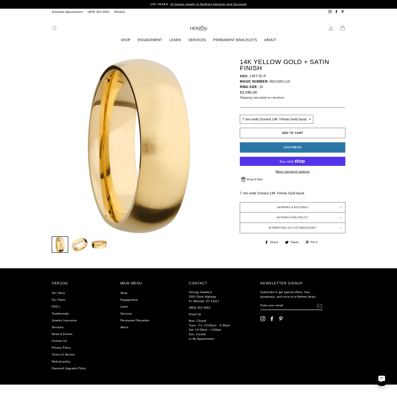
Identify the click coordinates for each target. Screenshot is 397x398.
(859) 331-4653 (98, 11)
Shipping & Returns (292, 207)
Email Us (195, 314)
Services (197, 40)
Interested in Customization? (293, 227)
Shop (126, 40)
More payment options (293, 171)
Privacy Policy (61, 347)
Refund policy (61, 361)
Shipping (246, 97)
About (270, 40)
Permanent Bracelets (235, 40)
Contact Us (59, 340)
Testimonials (60, 313)
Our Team (58, 299)
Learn (175, 40)
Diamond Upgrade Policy (69, 368)
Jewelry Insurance (64, 320)
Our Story (58, 293)
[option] (198, 4)
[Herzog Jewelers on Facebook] (271, 318)
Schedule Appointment (67, 11)
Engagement (150, 40)
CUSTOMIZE (292, 147)
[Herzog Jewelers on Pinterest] (280, 318)
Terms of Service (63, 354)
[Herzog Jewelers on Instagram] (262, 318)
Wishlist (119, 11)
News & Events (62, 334)
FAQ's (56, 306)
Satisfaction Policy (293, 217)
